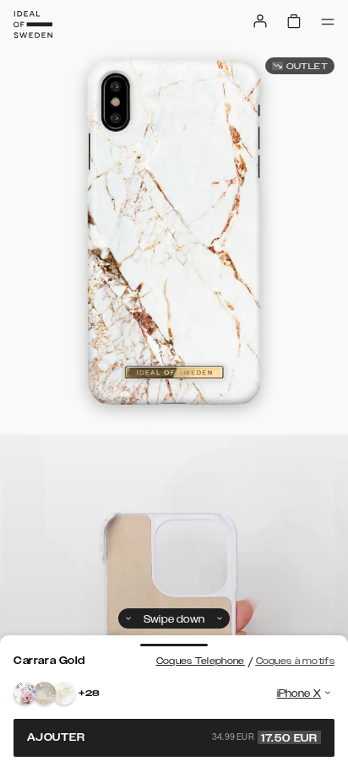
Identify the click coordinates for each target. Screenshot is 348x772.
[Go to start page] (33, 24)
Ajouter (172, 737)
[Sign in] (260, 21)
